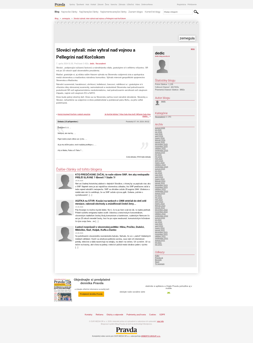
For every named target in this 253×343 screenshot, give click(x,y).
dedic (92, 63)
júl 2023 (158, 195)
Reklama (99, 315)
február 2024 (160, 181)
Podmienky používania (136, 315)
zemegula (66, 19)
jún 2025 (158, 157)
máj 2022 (159, 224)
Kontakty (88, 315)
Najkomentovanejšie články (113, 11)
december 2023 (161, 185)
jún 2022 (158, 222)
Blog (57, 11)
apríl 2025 (159, 161)
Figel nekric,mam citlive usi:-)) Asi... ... (72, 139)
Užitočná (130, 5)
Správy (72, 5)
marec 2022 (160, 228)
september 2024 (161, 167)
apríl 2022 (159, 226)
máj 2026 (159, 134)
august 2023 (160, 193)
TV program (159, 264)
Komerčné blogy (152, 11)
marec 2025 (160, 163)
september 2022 (161, 216)
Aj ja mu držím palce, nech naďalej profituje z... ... (77, 145)
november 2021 (161, 234)
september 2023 (161, 191)
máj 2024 (159, 175)
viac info (160, 321)
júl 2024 (158, 171)
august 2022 (160, 218)
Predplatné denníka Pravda (91, 294)
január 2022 (160, 230)
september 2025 (161, 151)
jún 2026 (158, 132)
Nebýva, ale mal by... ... (67, 133)
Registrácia (181, 5)
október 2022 (160, 214)
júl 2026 (158, 130)
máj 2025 (159, 159)
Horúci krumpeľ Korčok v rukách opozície (74, 114)
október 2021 (160, 236)
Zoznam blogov (135, 11)
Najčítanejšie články (88, 11)
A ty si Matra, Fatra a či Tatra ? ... (70, 150)
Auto (87, 5)
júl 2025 (158, 155)
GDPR (162, 315)
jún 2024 (158, 173)
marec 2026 (160, 138)
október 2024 (160, 165)
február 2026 (160, 140)
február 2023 (160, 206)
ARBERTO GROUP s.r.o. (150, 336)
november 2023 (161, 187)
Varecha (114, 5)
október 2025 (160, 148)
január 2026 (160, 142)
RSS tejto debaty (144, 157)
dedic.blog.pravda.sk (162, 56)
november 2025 (161, 146)
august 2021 (160, 240)
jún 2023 (158, 198)
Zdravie (101, 5)
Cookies (152, 315)
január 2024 (160, 183)
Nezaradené (101, 63)
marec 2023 (160, 204)
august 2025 (160, 153)
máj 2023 (159, 200)
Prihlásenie (192, 5)
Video (137, 5)
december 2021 (161, 232)
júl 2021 (158, 243)
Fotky (157, 256)
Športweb (80, 5)
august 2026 (160, 128)
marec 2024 (160, 179)
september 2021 (161, 238)
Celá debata (131, 157)
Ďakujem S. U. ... (64, 128)
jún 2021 (158, 245)
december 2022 (161, 210)
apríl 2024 (159, 177)
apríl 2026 (159, 136)
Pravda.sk (159, 258)
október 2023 (160, 189)
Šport (157, 262)
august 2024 (160, 169)
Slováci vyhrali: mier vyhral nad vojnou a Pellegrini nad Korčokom (100, 19)
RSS (193, 49)
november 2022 (161, 212)
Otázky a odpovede (115, 315)
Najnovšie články (69, 11)
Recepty (158, 260)
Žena (107, 5)
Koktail (93, 5)
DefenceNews (147, 5)
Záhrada (122, 5)
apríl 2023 (159, 202)
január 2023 (160, 208)
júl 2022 (158, 220)
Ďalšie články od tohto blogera (79, 169)
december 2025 (161, 144)
